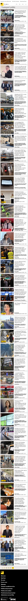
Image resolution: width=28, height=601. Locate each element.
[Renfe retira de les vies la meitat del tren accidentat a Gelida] (14, 475)
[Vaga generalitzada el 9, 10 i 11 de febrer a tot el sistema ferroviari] (14, 15)
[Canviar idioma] (22, 4)
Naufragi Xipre (23, 1)
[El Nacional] (2, 4)
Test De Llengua (15, 1)
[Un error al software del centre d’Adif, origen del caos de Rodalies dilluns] (14, 71)
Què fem (3, 578)
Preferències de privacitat (8, 593)
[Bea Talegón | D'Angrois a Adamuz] (14, 308)
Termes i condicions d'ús (8, 586)
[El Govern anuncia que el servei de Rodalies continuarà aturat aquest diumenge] (14, 238)
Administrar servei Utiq (7, 595)
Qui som (3, 576)
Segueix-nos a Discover (6, 1)
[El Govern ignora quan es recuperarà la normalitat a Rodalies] (14, 489)
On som (3, 580)
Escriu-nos (4, 582)
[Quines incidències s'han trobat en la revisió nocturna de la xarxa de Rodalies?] (14, 419)
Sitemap (3, 584)
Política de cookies (6, 590)
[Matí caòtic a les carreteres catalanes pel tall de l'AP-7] (14, 559)
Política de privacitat (6, 588)
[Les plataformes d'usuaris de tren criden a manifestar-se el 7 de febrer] (14, 43)
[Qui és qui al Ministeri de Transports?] (14, 85)
